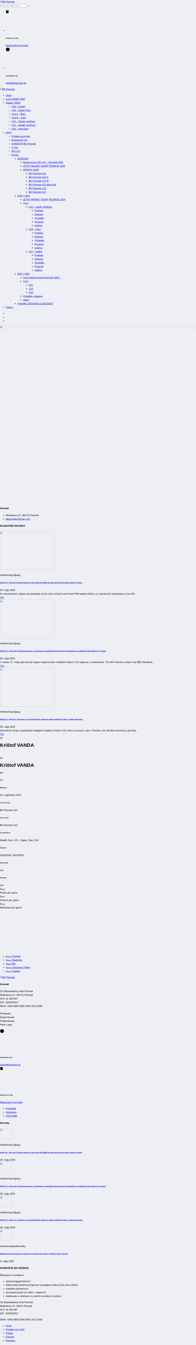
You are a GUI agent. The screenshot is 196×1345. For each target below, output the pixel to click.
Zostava (38, 214)
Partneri (10, 1337)
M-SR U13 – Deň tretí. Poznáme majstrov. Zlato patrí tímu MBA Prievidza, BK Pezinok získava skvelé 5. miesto (41, 582)
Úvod (8, 95)
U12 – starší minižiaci (40, 207)
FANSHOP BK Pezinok (23, 143)
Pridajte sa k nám (20, 136)
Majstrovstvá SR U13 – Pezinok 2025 (43, 162)
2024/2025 (22, 158)
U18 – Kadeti (18, 106)
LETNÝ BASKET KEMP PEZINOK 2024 (44, 199)
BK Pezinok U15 (37, 188)
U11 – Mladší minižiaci (23, 125)
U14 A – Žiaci (18, 114)
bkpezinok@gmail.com (18, 519)
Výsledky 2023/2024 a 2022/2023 (35, 303)
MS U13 (15, 151)
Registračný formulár (17, 45)
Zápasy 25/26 (13, 103)
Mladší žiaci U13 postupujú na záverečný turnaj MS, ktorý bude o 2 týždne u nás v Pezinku (34, 1254)
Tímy (25, 203)
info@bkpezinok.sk (16, 83)
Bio (11, 963)
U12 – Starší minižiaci (23, 121)
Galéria (38, 225)
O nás (14, 147)
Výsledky (39, 218)
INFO (8, 132)
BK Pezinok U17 (37, 192)
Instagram (11, 1112)
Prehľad (38, 210)
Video (26, 300)
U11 (31, 285)
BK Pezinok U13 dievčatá (42, 184)
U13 (31, 288)
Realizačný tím (19, 140)
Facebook (11, 1108)
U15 (31, 292)
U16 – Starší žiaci (21, 110)
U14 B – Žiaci (18, 117)
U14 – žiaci (35, 229)
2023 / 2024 (23, 195)
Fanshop (10, 1340)
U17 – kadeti (35, 251)
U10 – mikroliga (19, 129)
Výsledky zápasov (33, 296)
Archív (15, 155)
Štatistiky (14, 960)
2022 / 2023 (23, 274)
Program (39, 222)
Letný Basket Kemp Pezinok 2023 (42, 277)
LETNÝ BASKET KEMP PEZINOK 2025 (44, 166)
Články (9, 307)
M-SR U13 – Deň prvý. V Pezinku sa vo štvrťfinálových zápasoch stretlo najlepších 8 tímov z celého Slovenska (41, 719)
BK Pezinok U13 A (38, 177)
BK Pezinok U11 (37, 173)
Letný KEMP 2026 (15, 99)
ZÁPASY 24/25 (31, 169)
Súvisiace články (18, 967)
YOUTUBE (11, 1116)
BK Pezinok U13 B (38, 181)
